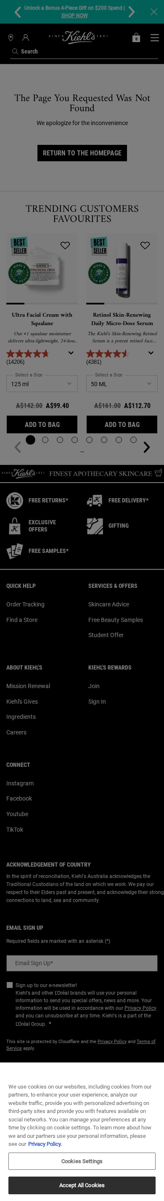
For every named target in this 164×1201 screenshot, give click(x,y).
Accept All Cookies (82, 1185)
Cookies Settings (82, 1161)
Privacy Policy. (45, 1144)
